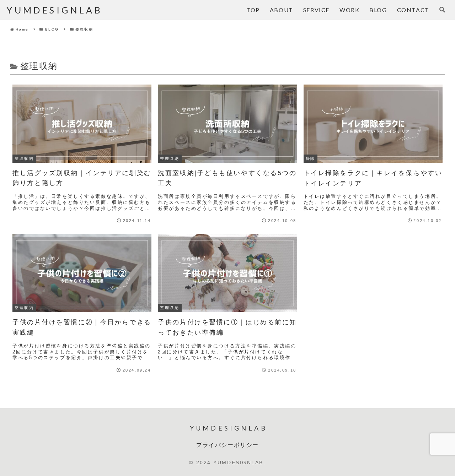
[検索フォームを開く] (442, 9)
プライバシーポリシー (227, 444)
